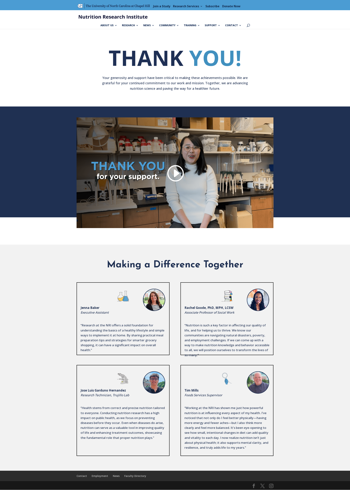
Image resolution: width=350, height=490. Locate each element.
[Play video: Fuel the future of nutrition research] (175, 173)
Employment (100, 476)
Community (167, 25)
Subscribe (212, 6)
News (147, 25)
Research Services (186, 6)
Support (211, 25)
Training (190, 25)
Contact (231, 25)
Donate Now (231, 6)
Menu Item (115, 6)
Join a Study (161, 6)
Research (128, 25)
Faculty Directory (135, 476)
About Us (107, 25)
